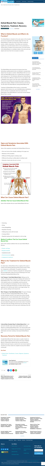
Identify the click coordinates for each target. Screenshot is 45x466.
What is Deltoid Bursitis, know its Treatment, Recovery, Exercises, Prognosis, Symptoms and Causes (7, 377)
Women (40, 52)
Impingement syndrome (7, 257)
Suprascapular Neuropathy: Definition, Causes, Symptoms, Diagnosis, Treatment (21, 432)
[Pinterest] (13, 370)
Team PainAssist (16, 28)
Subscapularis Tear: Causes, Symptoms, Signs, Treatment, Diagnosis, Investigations (6, 425)
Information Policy (15, 454)
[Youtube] (7, 449)
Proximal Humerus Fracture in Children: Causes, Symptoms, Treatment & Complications (35, 432)
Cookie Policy (26, 453)
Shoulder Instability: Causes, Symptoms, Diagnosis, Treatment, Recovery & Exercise (7, 432)
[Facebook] (8, 370)
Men (35, 52)
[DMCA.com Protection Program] (4, 452)
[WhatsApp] (16, 370)
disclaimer (25, 362)
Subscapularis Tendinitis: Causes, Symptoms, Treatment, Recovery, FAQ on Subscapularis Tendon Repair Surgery (21, 426)
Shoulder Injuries (4, 28)
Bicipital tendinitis (6, 250)
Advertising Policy (27, 446)
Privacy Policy (14, 446)
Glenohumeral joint (6, 255)
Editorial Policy (14, 451)
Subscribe (38, 453)
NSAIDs (5, 270)
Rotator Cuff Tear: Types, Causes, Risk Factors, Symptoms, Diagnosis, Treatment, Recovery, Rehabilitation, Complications (35, 426)
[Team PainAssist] (5, 362)
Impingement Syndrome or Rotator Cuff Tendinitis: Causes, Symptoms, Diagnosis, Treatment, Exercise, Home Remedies (36, 419)
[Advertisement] (16, 13)
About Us (2, 445)
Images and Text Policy (16, 448)
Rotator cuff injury (6, 248)
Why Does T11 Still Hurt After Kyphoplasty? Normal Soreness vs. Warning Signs (36, 73)
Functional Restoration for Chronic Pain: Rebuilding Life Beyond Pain (36, 68)
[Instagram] (3, 449)
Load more (37, 89)
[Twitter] (11, 370)
